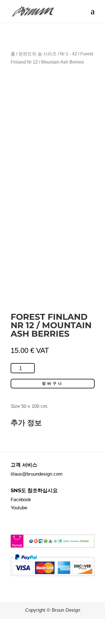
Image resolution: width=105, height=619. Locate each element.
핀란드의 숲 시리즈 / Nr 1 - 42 (47, 53)
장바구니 (52, 383)
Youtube (19, 507)
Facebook (21, 499)
